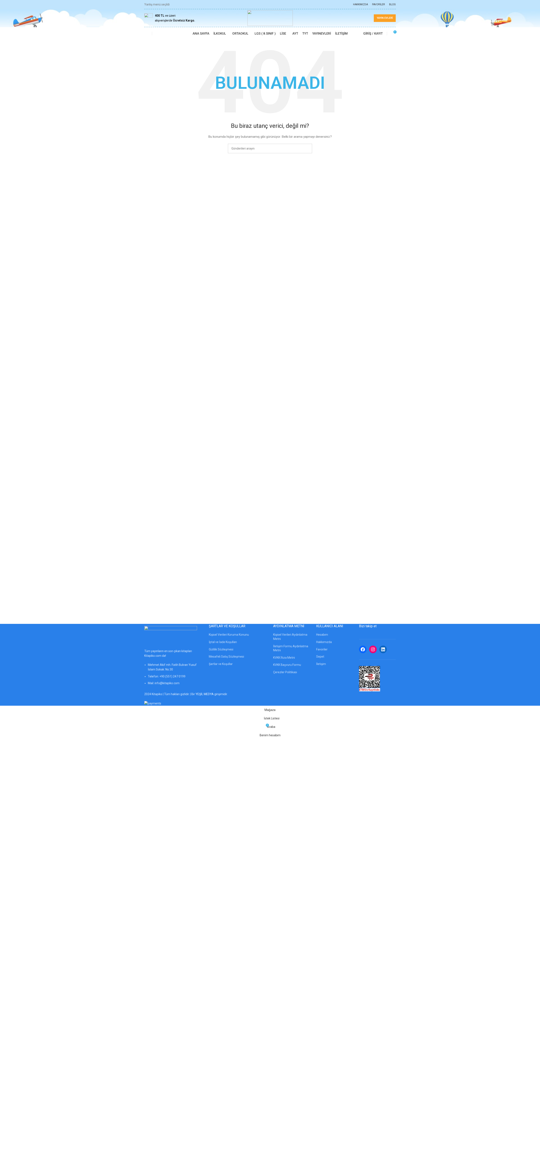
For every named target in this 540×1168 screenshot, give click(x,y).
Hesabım (322, 634)
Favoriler (322, 649)
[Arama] (158, 33)
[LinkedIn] (383, 649)
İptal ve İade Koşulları (223, 642)
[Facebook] (363, 649)
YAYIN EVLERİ (385, 17)
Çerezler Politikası (285, 672)
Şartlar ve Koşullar (221, 664)
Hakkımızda (324, 642)
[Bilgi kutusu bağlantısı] (169, 18)
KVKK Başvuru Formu (287, 664)
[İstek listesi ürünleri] (146, 33)
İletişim (321, 664)
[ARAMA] (307, 148)
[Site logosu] (270, 17)
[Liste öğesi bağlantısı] (173, 676)
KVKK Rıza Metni (284, 657)
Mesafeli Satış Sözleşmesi (226, 656)
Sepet (320, 656)
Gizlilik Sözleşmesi (221, 649)
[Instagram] (373, 649)
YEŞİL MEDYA (205, 694)
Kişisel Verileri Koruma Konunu (229, 634)
